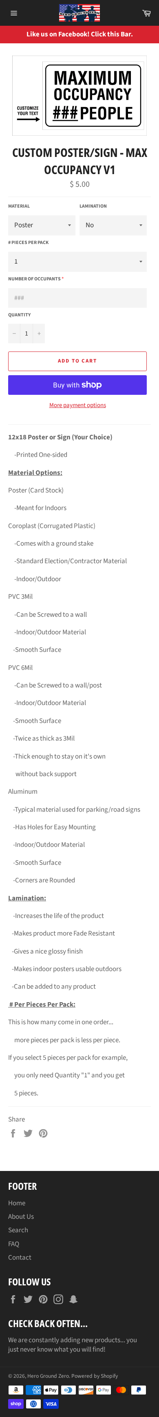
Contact (19, 1258)
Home (16, 1203)
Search (18, 1230)
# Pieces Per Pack (28, 243)
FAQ (13, 1244)
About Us (21, 1217)
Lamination (93, 206)
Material (19, 206)
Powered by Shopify (94, 1376)
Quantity (19, 315)
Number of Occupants (34, 279)
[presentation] (147, 34)
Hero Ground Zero (48, 1376)
